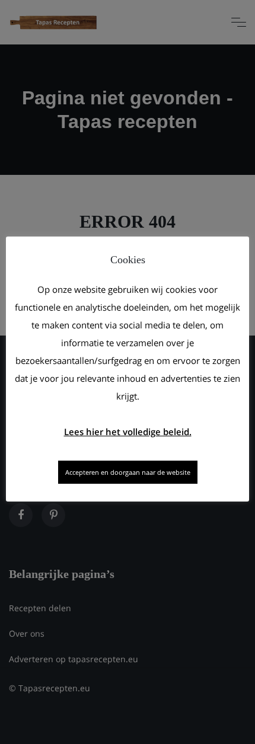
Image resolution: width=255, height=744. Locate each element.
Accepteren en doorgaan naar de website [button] (127, 472)
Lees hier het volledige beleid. (128, 432)
